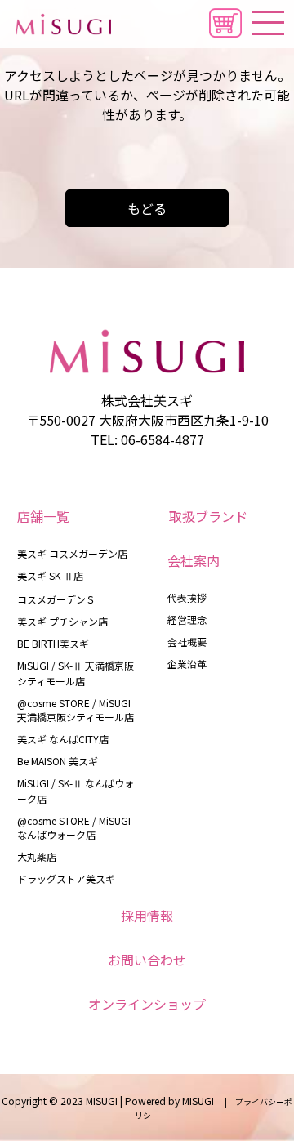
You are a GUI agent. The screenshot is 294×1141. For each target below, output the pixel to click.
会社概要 (187, 641)
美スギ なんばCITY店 (63, 739)
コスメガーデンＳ (56, 599)
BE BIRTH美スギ (53, 643)
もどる (147, 208)
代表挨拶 (187, 597)
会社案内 (193, 560)
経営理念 (187, 619)
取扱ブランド (208, 516)
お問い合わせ (147, 959)
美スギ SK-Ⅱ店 (50, 575)
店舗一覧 (43, 516)
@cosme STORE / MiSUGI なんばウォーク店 (74, 827)
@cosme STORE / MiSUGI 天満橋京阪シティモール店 (75, 710)
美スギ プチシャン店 (62, 621)
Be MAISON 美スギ (57, 761)
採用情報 (147, 915)
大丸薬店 (36, 856)
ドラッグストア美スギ (66, 878)
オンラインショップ (147, 1004)
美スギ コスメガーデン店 (72, 553)
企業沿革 (187, 664)
